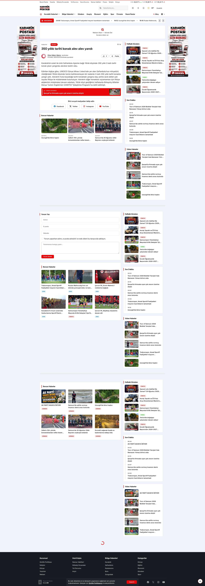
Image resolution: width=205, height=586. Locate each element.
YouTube (105, 106)
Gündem (81, 14)
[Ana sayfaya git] (41, 14)
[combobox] (162, 8)
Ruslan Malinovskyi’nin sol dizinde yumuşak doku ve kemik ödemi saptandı (112, 20)
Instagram (90, 106)
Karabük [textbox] (159, 8)
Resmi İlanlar (44, 2)
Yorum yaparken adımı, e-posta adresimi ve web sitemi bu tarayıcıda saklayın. (75, 239)
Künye (117, 2)
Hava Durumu (84, 2)
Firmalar (120, 14)
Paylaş (117, 56)
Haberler (44, 44)
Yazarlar (52, 2)
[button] (138, 8)
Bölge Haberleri (68, 14)
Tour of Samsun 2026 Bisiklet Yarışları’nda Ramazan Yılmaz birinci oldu (145, 108)
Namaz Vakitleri (96, 2)
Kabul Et (131, 582)
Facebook (60, 106)
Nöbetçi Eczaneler (63, 2)
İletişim (111, 2)
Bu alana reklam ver (102, 35)
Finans (105, 2)
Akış (156, 14)
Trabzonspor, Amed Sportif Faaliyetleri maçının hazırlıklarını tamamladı (143, 133)
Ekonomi (97, 14)
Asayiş (89, 14)
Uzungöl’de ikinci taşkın (68, 20)
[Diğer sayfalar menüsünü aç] (163, 14)
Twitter (75, 106)
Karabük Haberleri (51, 14)
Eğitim (105, 14)
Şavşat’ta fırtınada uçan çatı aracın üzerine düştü (145, 116)
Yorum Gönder (47, 256)
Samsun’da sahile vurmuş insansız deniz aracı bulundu (146, 125)
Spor (112, 14)
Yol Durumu (74, 2)
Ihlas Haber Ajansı (54, 55)
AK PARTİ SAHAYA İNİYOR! (137, 444)
